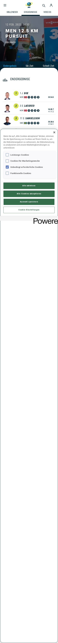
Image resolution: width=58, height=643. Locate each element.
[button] (5, 3)
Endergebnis (10, 65)
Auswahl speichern (29, 202)
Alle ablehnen (28, 186)
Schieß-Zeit (48, 65)
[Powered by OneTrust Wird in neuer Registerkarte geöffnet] (44, 219)
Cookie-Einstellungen (28, 210)
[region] (29, 386)
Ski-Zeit (29, 65)
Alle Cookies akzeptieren (29, 194)
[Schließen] (54, 132)
